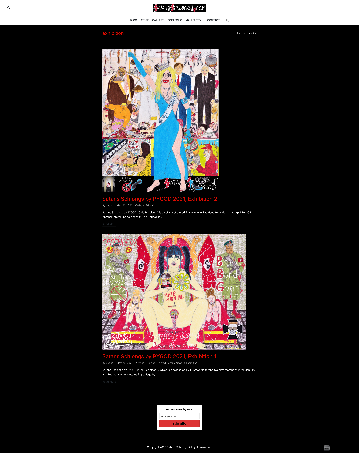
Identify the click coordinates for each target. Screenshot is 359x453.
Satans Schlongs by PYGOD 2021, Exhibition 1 (159, 356)
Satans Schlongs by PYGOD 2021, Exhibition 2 (159, 199)
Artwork (140, 362)
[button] (227, 20)
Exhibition (150, 205)
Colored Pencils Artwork (171, 362)
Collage (139, 205)
